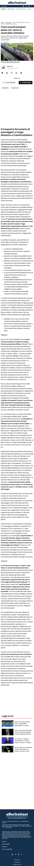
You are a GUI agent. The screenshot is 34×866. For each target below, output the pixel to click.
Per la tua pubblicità (7, 849)
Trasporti (5, 88)
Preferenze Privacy (17, 864)
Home (2, 22)
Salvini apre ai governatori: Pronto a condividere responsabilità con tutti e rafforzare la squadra (22, 723)
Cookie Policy (17, 862)
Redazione (4, 846)
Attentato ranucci (21, 9)
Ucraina (29, 9)
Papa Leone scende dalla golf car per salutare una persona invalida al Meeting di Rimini (23, 732)
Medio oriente (11, 9)
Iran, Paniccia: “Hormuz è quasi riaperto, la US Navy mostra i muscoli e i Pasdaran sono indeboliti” (23, 741)
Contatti (4, 841)
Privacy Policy (17, 859)
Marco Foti (10, 66)
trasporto (15, 88)
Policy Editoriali (6, 844)
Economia (8, 22)
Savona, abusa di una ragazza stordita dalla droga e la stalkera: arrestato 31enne (23, 749)
